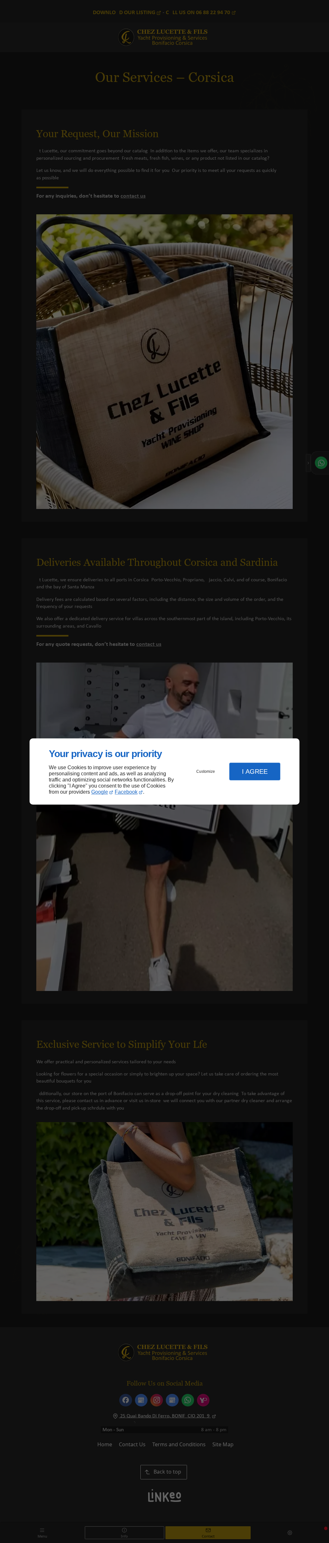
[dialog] (164, 771)
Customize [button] (205, 771)
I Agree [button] (255, 771)
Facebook (126, 792)
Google (99, 792)
